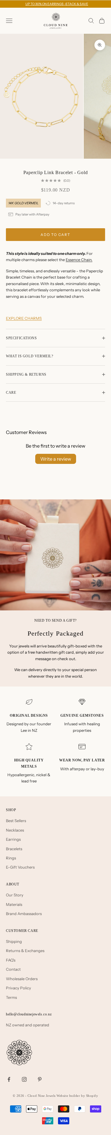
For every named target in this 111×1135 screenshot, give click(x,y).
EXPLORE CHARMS (24, 318)
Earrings (13, 839)
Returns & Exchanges (25, 950)
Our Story (14, 895)
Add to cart (55, 234)
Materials (14, 904)
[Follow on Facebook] (9, 1079)
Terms (11, 997)
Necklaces (15, 830)
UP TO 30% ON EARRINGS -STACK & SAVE (56, 4)
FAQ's (10, 960)
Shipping (14, 941)
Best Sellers (16, 820)
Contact (13, 969)
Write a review (55, 459)
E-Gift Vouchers (20, 867)
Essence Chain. (79, 259)
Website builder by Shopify (77, 1095)
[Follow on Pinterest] (40, 1079)
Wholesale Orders (22, 978)
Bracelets (14, 848)
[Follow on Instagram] (24, 1079)
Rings (11, 858)
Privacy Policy (18, 988)
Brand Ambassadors (24, 913)
